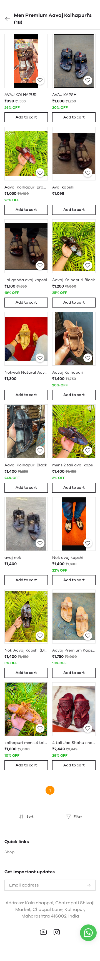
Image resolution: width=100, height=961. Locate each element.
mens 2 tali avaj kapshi (74, 465)
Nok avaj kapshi (67, 557)
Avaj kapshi (63, 187)
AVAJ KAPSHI (65, 94)
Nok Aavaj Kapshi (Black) (26, 650)
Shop (9, 852)
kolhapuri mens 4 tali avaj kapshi (26, 742)
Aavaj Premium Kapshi (74, 650)
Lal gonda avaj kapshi (25, 280)
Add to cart (26, 117)
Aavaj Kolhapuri (67, 372)
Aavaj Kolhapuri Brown (26, 187)
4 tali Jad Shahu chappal (74, 742)
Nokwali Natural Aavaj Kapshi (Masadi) (26, 372)
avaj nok (12, 557)
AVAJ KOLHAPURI (21, 94)
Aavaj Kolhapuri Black (73, 280)
